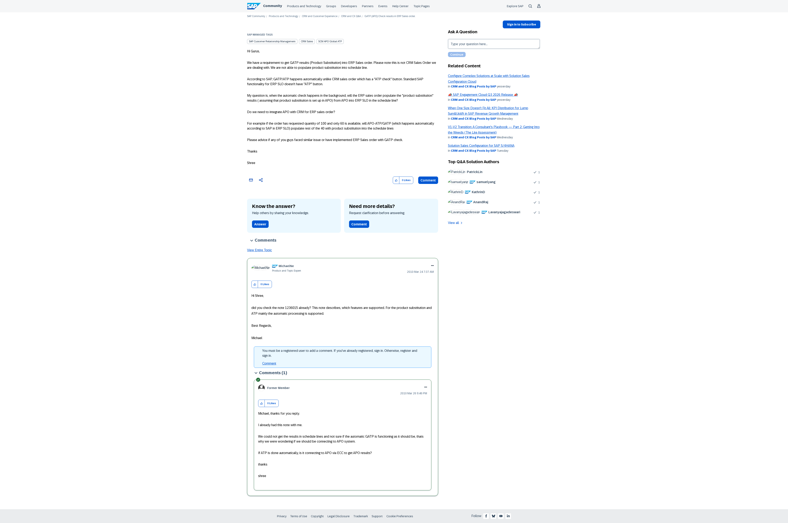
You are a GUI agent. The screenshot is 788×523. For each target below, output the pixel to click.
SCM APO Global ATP (330, 41)
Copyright (317, 516)
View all (453, 223)
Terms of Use (298, 516)
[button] (396, 180)
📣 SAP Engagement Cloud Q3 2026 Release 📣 (483, 94)
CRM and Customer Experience (319, 16)
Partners (367, 6)
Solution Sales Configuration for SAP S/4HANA (481, 145)
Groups (331, 6)
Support (377, 516)
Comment (428, 180)
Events (382, 6)
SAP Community (256, 16)
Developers (349, 6)
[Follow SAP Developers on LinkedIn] (508, 516)
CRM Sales (307, 41)
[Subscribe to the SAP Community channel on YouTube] (501, 516)
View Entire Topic (259, 250)
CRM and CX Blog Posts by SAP (473, 86)
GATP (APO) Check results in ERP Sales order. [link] (389, 16)
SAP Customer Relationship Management (272, 41)
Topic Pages (421, 6)
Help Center (400, 6)
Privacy (281, 516)
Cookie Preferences (399, 516)
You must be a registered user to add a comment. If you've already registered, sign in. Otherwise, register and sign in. (339, 353)
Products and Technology (304, 6)
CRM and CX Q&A (351, 16)
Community (272, 6)
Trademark (360, 516)
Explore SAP (515, 6)
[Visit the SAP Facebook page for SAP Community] (486, 516)
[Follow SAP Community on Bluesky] (493, 516)
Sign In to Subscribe (521, 24)
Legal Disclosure (339, 516)
